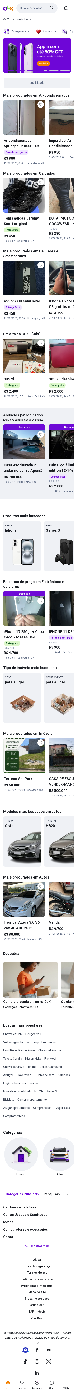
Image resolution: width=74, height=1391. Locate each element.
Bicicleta (8, 1099)
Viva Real (37, 1318)
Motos (8, 1222)
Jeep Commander (44, 1042)
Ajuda (37, 1259)
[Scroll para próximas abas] (67, 1194)
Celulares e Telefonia (19, 1207)
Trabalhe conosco (37, 1298)
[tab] (22, 1194)
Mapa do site (37, 1292)
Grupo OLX (37, 1305)
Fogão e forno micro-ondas (20, 1083)
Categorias (18, 31)
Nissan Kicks (33, 1058)
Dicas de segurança (37, 1266)
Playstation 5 (25, 1075)
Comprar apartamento (32, 1099)
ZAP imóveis (37, 1311)
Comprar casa (42, 1108)
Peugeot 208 (33, 1034)
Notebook (64, 1075)
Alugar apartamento (16, 1108)
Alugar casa (62, 1108)
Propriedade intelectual (37, 1285)
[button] (37, 8)
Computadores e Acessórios (25, 1229)
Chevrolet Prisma (49, 1050)
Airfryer (8, 1075)
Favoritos (49, 31)
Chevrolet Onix (12, 1034)
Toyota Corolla (12, 1058)
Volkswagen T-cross (16, 1042)
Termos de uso (37, 1272)
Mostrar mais (40, 1246)
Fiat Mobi (50, 1058)
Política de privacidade (37, 1279)
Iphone (32, 1066)
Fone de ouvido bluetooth (19, 1091)
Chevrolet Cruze (13, 1066)
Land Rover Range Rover (19, 1050)
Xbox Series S (48, 1091)
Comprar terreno (14, 1116)
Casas (8, 1237)
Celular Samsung (51, 1066)
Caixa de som (45, 1075)
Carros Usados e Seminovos (25, 1215)
